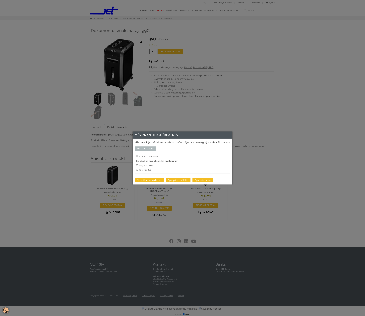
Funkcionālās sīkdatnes (148, 156)
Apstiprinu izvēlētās (178, 180)
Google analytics (145, 166)
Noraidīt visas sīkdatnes (149, 180)
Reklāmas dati (144, 170)
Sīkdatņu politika (145, 148)
